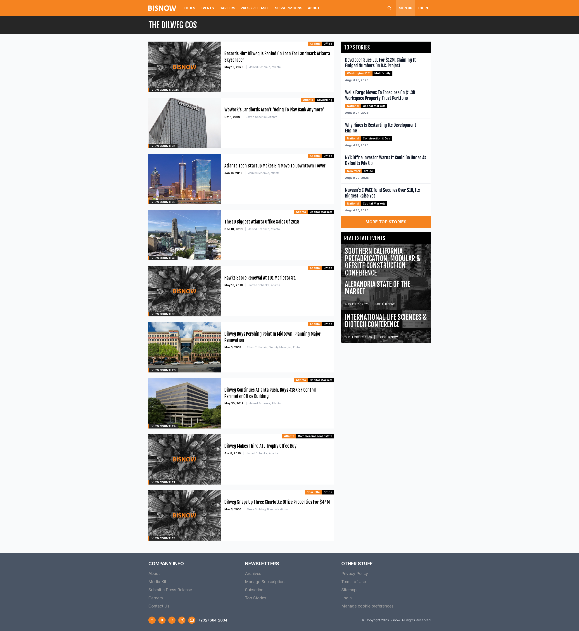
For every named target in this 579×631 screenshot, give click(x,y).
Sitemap (348, 589)
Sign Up (405, 8)
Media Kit (157, 581)
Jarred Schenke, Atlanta (265, 67)
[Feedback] (191, 620)
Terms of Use (353, 581)
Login (423, 8)
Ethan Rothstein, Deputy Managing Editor (274, 347)
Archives (253, 573)
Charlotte (313, 492)
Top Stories (255, 598)
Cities (189, 8)
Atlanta (315, 43)
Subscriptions (288, 8)
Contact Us (158, 606)
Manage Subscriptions (266, 581)
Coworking (324, 99)
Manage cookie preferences (367, 606)
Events (207, 8)
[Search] (389, 8)
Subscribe (254, 589)
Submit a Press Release (170, 589)
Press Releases (255, 8)
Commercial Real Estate (315, 436)
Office (327, 43)
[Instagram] (181, 620)
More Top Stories (386, 221)
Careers (227, 8)
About (314, 8)
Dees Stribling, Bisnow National (267, 509)
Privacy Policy (354, 573)
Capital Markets (321, 212)
